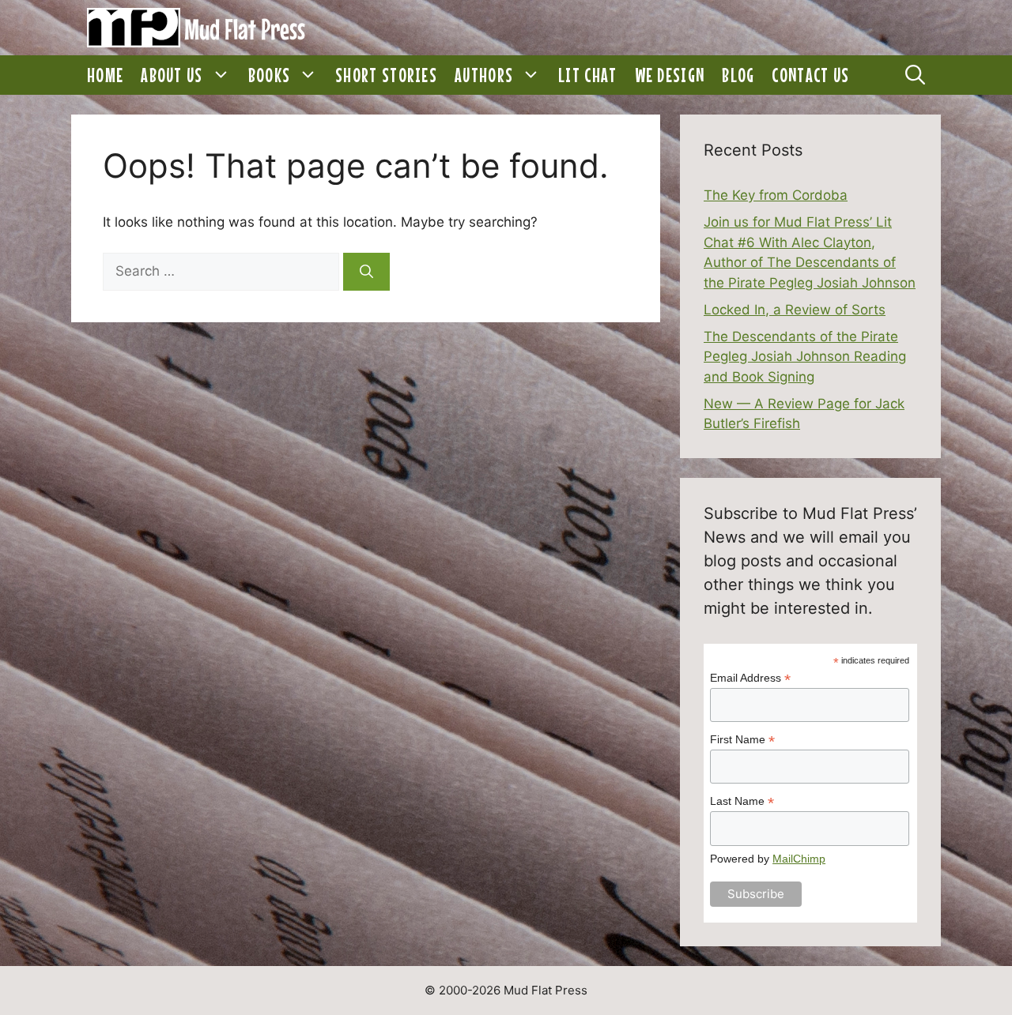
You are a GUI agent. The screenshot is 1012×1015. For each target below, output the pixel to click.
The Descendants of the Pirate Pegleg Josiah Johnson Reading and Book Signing (805, 357)
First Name (742, 739)
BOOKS (269, 75)
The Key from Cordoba (776, 195)
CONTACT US (810, 75)
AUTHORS (484, 75)
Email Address (750, 678)
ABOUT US (171, 75)
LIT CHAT (587, 75)
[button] (221, 75)
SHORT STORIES (386, 75)
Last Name (742, 801)
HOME (105, 75)
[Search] (366, 272)
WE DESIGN (670, 75)
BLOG (738, 75)
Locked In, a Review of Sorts (795, 310)
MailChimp (798, 858)
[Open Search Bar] (915, 75)
